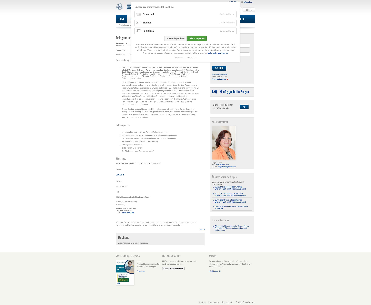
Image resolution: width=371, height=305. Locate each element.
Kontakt (202, 302)
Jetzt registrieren (219, 79)
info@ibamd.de (128, 213)
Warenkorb (248, 2)
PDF (244, 107)
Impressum (213, 302)
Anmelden (219, 68)
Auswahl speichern (175, 38)
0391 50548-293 (222, 165)
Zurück (202, 230)
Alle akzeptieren (196, 38)
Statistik (147, 22)
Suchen (249, 9)
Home (121, 19)
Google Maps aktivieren (173, 269)
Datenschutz (227, 302)
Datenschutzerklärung (218, 53)
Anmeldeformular (223, 106)
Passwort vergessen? (220, 74)
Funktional (148, 31)
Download (141, 271)
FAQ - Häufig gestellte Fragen (230, 91)
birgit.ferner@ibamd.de (227, 167)
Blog (242, 19)
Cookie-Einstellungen (245, 302)
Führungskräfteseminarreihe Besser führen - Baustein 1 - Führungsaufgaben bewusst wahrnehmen (232, 228)
